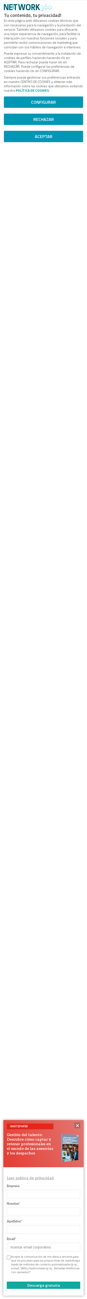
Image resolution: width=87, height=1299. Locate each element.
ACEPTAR (43, 136)
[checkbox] (8, 1257)
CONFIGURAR (43, 102)
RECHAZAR (43, 119)
